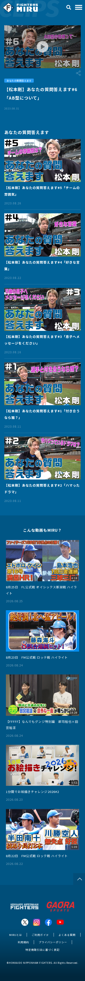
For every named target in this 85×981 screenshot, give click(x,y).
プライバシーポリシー (53, 942)
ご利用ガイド (40, 935)
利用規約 (23, 942)
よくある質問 (67, 935)
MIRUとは (15, 935)
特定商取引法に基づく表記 (43, 950)
